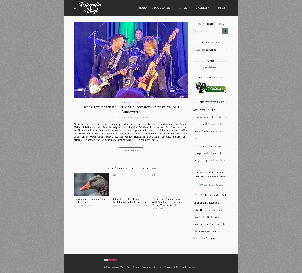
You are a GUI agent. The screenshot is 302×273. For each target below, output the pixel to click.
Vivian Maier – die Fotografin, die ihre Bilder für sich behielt (210, 117)
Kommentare (142, 117)
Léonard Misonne (203, 131)
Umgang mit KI (171, 267)
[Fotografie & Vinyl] (90, 8)
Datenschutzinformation (152, 267)
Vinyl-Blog (131, 102)
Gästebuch (210, 67)
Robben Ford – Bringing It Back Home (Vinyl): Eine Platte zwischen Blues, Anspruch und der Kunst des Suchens (210, 224)
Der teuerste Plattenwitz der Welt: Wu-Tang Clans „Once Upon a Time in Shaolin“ (167, 202)
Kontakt (183, 267)
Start (142, 8)
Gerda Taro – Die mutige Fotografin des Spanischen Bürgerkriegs (208, 153)
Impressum (193, 267)
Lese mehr (131, 151)
